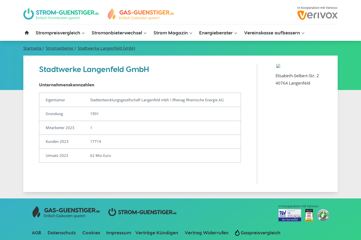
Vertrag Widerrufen (207, 232)
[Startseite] (26, 32)
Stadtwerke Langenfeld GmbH (106, 48)
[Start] (140, 14)
